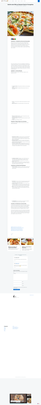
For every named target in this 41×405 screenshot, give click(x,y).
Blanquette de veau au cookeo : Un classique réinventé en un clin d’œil (18, 394)
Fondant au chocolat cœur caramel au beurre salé (16, 228)
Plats (11, 234)
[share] (25, 394)
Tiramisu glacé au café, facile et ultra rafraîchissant (17, 229)
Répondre (15, 260)
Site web (23, 285)
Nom (22, 281)
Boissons (5, 327)
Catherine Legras (17, 263)
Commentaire (14, 273)
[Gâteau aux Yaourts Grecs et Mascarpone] (27, 242)
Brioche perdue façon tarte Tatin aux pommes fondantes (17, 227)
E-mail (23, 283)
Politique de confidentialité (15, 328)
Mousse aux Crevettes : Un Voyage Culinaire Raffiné (12, 247)
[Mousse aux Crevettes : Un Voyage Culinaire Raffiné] (13, 242)
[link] (10, 394)
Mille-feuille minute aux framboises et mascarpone (17, 230)
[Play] (29, 399)
